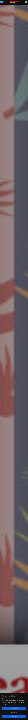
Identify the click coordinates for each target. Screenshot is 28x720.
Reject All (14, 716)
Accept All (14, 708)
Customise (14, 712)
